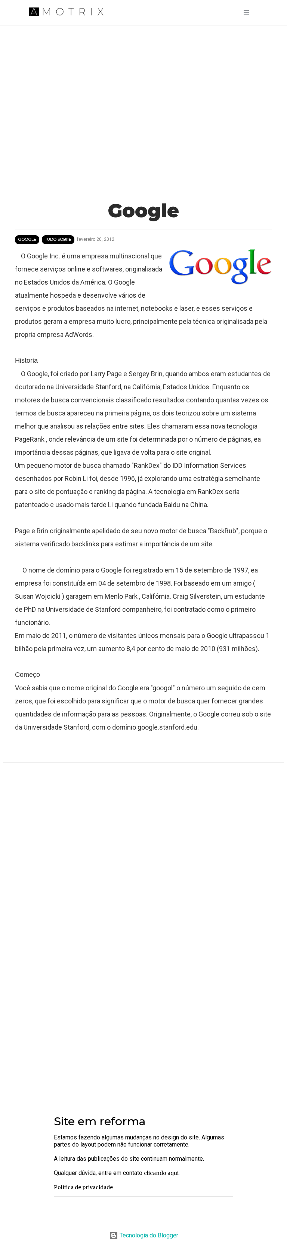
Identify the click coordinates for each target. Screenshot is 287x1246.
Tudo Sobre (58, 239)
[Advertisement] (143, 1038)
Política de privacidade (83, 1187)
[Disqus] (143, 868)
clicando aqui (161, 1173)
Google (27, 239)
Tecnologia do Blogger (148, 1235)
